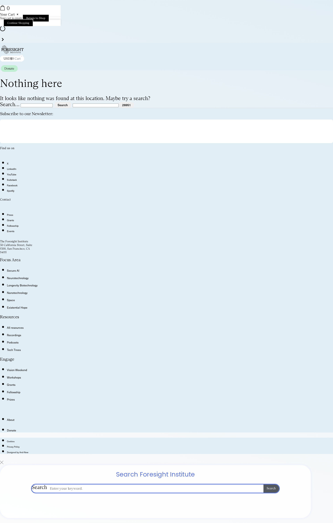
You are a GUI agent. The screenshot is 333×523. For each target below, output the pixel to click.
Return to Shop (35, 18)
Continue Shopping (18, 22)
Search (39, 487)
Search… (9, 104)
